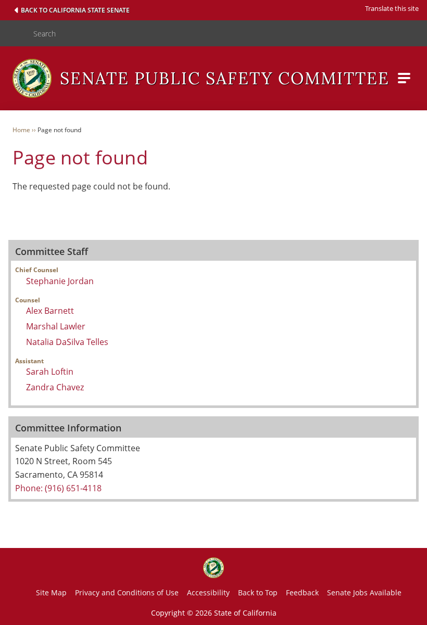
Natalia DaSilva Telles (67, 342)
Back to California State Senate (75, 10)
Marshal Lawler (55, 326)
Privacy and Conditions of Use (127, 592)
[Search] (12, 33)
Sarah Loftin (49, 371)
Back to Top (258, 592)
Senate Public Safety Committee (225, 78)
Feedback (302, 592)
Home (21, 129)
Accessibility (208, 592)
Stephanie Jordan (60, 281)
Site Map (51, 592)
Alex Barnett (50, 310)
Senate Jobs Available (364, 592)
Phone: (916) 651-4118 (58, 488)
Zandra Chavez (55, 387)
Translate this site (392, 8)
